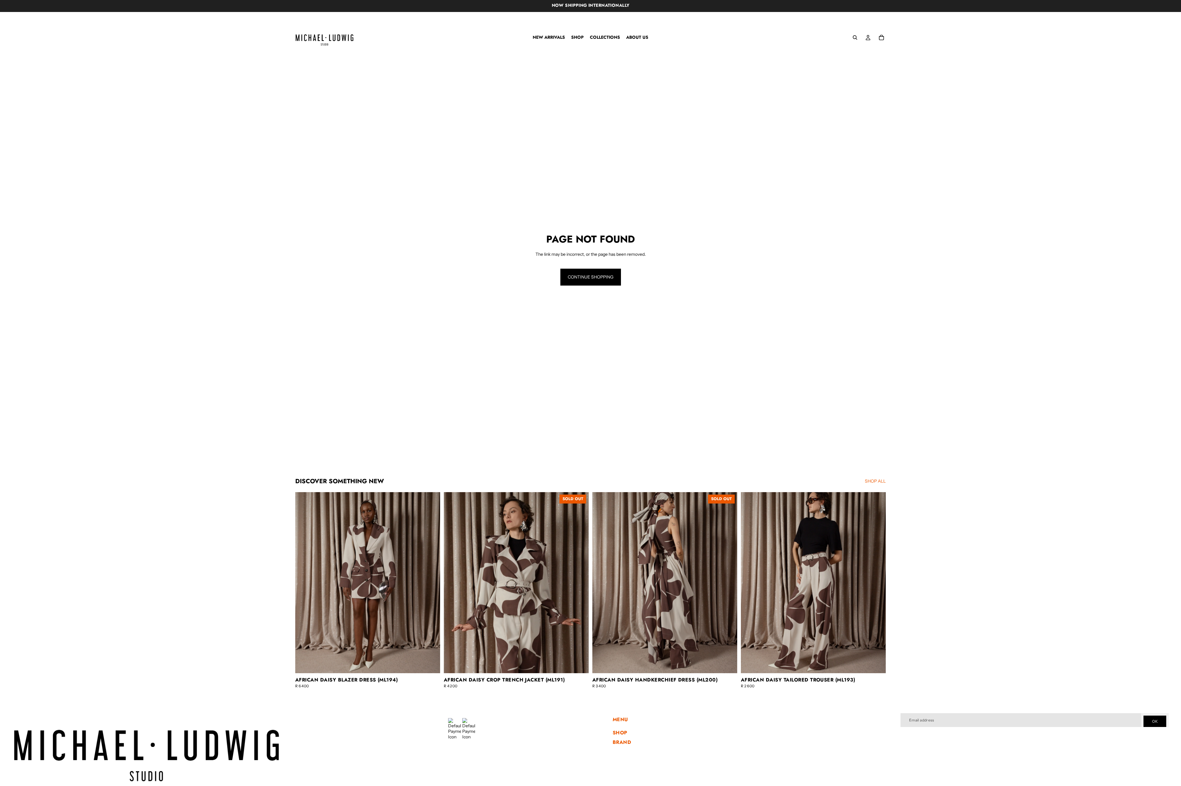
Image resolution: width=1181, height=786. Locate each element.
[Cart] (881, 37)
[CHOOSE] (430, 663)
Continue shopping (591, 277)
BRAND (622, 742)
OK (1155, 721)
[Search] (855, 37)
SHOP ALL (875, 481)
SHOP (620, 732)
